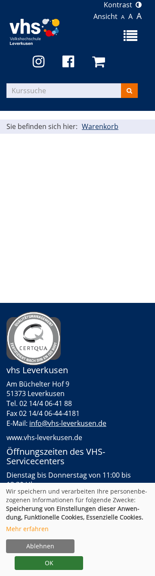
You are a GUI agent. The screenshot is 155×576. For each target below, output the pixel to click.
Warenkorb (100, 126)
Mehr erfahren (27, 529)
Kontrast (120, 4)
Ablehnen (40, 546)
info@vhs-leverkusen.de (67, 423)
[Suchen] (129, 90)
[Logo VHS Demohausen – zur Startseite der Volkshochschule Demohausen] (42, 30)
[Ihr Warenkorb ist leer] (100, 62)
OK (49, 563)
